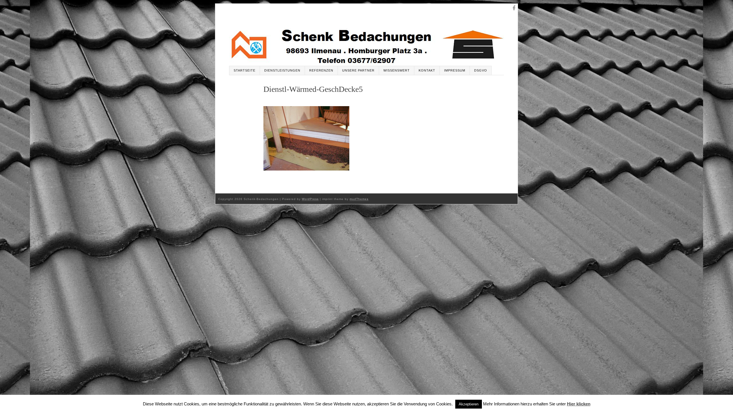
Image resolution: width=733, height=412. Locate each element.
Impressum (454, 70)
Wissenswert (396, 70)
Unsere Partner (358, 70)
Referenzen (321, 70)
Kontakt (427, 70)
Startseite (244, 70)
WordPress (310, 199)
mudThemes (359, 199)
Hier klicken (578, 403)
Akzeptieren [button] (468, 404)
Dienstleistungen (282, 70)
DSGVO (480, 70)
